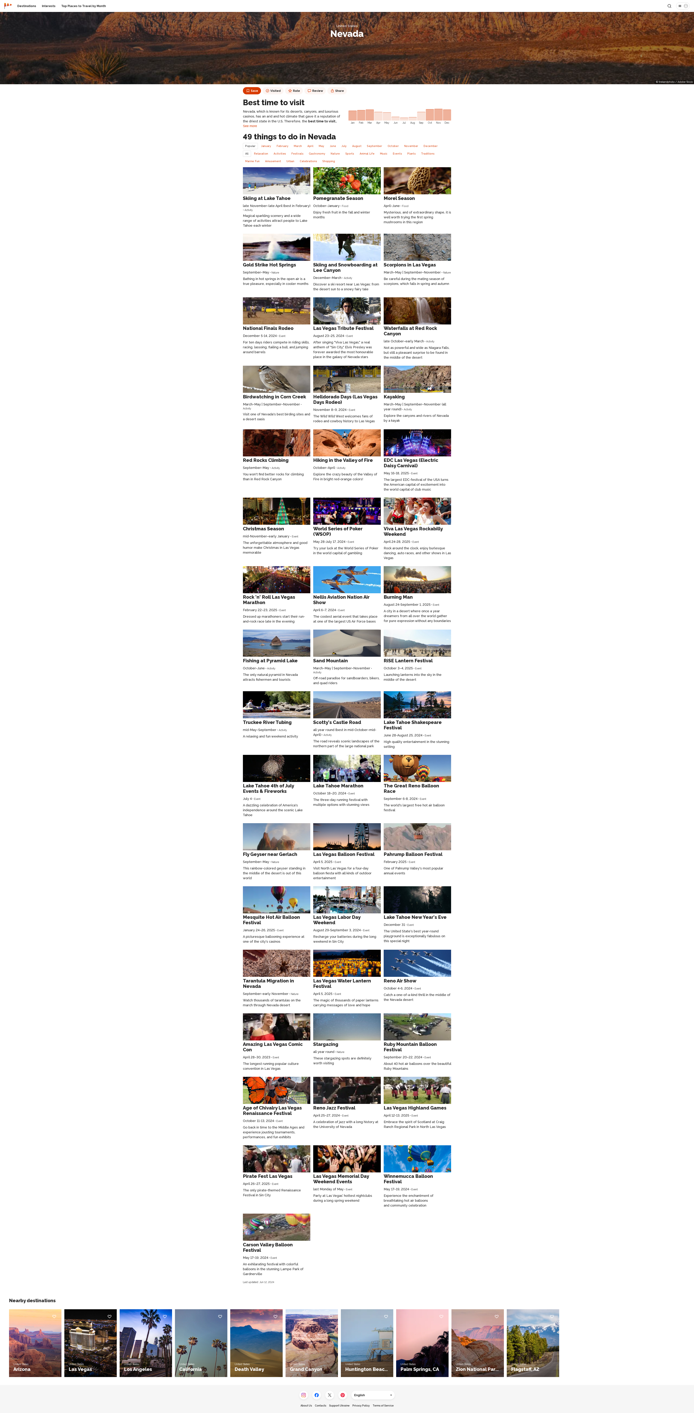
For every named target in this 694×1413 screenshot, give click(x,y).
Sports (349, 153)
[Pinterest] (342, 1395)
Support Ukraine (339, 1405)
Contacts (320, 1405)
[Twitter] (329, 1395)
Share (339, 91)
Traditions (427, 153)
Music (384, 153)
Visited (275, 91)
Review (317, 91)
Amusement (273, 161)
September (374, 146)
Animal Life (367, 153)
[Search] (669, 6)
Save (254, 91)
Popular (250, 146)
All (247, 153)
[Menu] (683, 6)
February (283, 146)
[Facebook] (316, 1395)
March (298, 146)
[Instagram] (303, 1395)
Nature (335, 153)
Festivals (297, 153)
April (310, 146)
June (333, 146)
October (393, 146)
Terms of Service (383, 1405)
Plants (411, 153)
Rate (296, 91)
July (344, 146)
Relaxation (261, 153)
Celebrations (308, 161)
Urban (290, 161)
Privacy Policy (361, 1405)
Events (397, 153)
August (356, 146)
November (411, 146)
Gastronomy (317, 153)
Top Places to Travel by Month (83, 6)
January (266, 146)
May (321, 146)
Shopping (328, 161)
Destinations (26, 6)
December (431, 146)
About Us (306, 1405)
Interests (48, 6)
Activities (280, 153)
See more (250, 126)
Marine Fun (252, 161)
